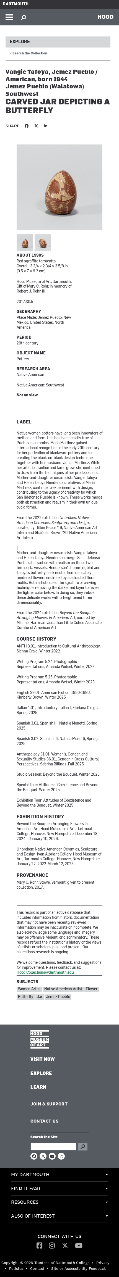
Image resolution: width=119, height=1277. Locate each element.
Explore (20, 42)
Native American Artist (63, 989)
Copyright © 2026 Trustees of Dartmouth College (45, 1262)
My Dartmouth (30, 1174)
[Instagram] (52, 1245)
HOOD (105, 16)
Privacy (102, 1262)
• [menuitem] (93, 1262)
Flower (91, 989)
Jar (39, 997)
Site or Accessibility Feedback (78, 1268)
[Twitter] (65, 1245)
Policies (16, 1268)
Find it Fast (26, 1188)
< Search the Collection (28, 53)
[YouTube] (78, 1245)
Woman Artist (29, 989)
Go (82, 1146)
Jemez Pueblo (58, 997)
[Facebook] (39, 1245)
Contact (37, 1268)
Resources (24, 1202)
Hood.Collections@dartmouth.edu (45, 973)
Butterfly (25, 997)
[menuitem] (59, 1175)
